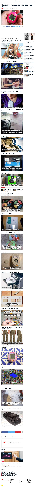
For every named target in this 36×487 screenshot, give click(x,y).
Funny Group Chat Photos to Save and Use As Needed (20, 189)
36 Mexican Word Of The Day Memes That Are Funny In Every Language (30, 50)
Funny (14, 8)
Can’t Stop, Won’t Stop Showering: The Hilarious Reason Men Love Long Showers (30, 75)
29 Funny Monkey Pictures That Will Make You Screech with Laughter (9, 472)
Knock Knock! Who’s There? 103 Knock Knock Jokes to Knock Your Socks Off (8, 190)
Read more (3, 469)
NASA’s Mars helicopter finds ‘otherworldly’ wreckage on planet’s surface (30, 59)
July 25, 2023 (6, 191)
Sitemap (28, 481)
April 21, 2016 (11, 8)
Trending (11, 480)
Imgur (5, 429)
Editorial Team (29, 482)
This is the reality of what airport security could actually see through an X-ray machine (31, 71)
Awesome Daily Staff (6, 8)
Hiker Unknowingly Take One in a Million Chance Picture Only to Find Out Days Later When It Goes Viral (30, 46)
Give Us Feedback (29, 480)
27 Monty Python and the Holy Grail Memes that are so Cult (8, 475)
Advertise (28, 479)
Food (10, 482)
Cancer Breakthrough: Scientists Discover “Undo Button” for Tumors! (31, 67)
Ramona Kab (3, 465)
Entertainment (12, 479)
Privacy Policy (20, 481)
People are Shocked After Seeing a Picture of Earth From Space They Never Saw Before (30, 63)
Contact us (20, 482)
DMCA (19, 480)
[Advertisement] (12, 33)
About (19, 479)
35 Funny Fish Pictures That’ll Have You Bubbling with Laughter (9, 473)
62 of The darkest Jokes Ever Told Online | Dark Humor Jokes (29, 53)
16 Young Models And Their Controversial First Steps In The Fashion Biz (28, 42)
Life (10, 481)
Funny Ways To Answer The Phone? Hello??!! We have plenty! (30, 56)
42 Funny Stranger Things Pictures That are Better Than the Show (9, 474)
